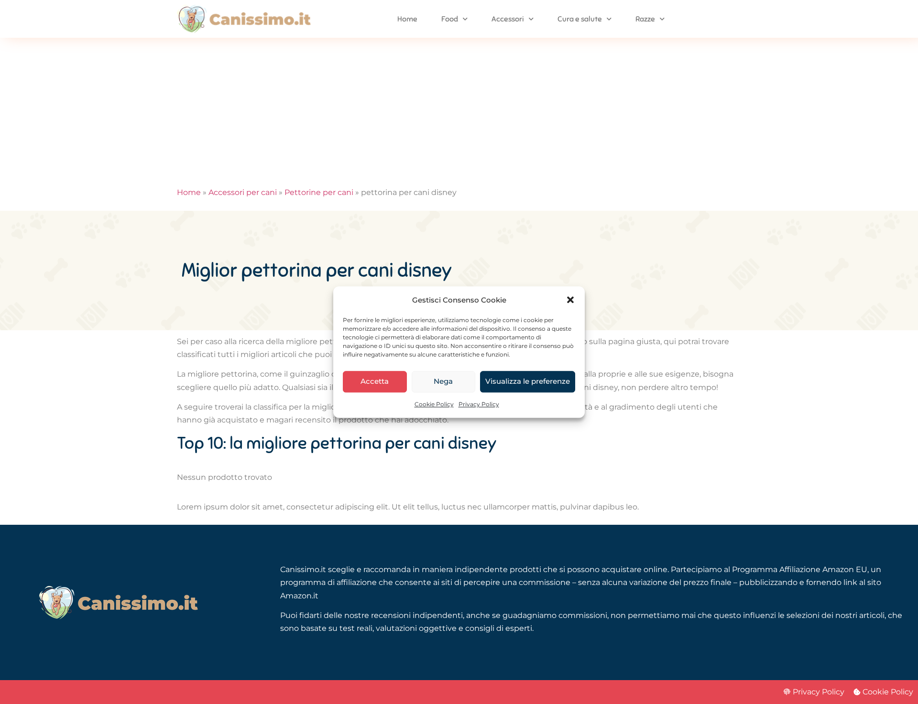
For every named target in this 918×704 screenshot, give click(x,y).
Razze (645, 19)
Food (449, 19)
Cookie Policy (434, 404)
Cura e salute (579, 19)
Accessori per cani (242, 192)
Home (407, 19)
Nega (443, 381)
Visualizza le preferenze (527, 381)
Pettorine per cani (318, 192)
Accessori (508, 19)
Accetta (375, 381)
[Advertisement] (459, 109)
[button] (570, 299)
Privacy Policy (479, 404)
